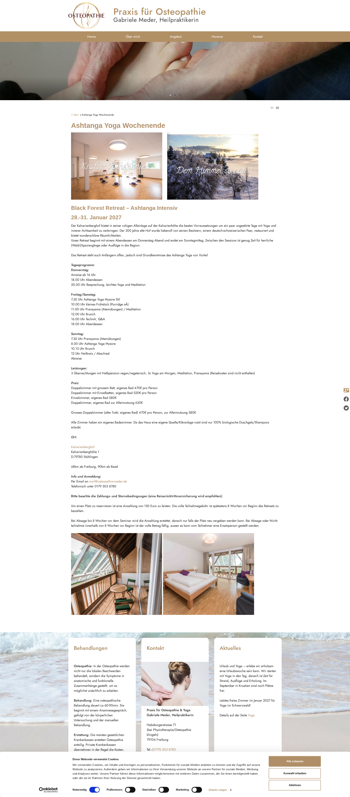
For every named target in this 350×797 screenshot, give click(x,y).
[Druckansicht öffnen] (277, 108)
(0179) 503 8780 (164, 749)
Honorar (217, 36)
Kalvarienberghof (82, 447)
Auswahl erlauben (294, 773)
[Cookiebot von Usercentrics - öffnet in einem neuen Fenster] (48, 790)
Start (76, 115)
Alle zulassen (294, 761)
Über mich (133, 36)
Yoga (251, 715)
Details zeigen (218, 789)
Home (91, 36)
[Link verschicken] (272, 108)
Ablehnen (295, 785)
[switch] (130, 790)
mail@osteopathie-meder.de (108, 481)
